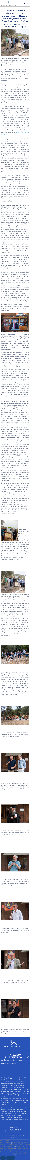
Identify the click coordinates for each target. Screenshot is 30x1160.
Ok (3, 1158)
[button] (28, 3)
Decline (11, 1158)
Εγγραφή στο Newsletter (8, 1063)
